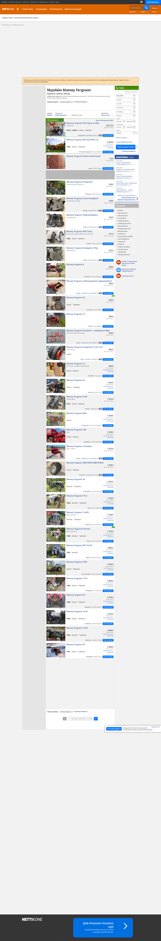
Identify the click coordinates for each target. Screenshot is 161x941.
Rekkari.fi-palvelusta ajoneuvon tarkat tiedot (129, 263)
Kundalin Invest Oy (92, 135)
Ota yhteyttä (108, 135)
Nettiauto (5, 2)
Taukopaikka (41, 9)
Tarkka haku (27, 9)
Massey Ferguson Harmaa (80, 534)
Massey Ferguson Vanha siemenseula (80, 162)
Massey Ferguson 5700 (80, 402)
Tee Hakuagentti (114, 729)
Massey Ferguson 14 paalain (80, 452)
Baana (57, 2)
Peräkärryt (121, 234)
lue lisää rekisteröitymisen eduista (26, 18)
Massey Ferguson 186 (80, 435)
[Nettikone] (7, 9)
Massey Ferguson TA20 (80, 634)
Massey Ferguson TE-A (80, 501)
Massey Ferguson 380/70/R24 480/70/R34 (80, 468)
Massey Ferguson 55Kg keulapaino (80, 221)
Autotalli (11, 2)
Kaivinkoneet (122, 213)
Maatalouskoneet (124, 229)
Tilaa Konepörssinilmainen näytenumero (126, 197)
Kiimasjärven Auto (92, 475)
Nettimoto (18, 2)
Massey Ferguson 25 (80, 386)
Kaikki (49, 115)
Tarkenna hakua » (81, 102)
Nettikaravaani (43, 2)
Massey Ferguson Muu (80, 419)
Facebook (141, 2)
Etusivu (18, 9)
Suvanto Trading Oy (91, 359)
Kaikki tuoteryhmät (145, 12)
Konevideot (122, 218)
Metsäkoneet (122, 231)
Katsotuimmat (123, 216)
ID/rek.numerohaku (131, 92)
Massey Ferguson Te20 (80, 617)
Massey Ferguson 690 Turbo (80, 237)
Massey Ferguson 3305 (80, 567)
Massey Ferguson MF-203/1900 (80, 145)
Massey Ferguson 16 (80, 369)
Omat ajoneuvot (128, 276)
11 (91, 719)
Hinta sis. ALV (77, 115)
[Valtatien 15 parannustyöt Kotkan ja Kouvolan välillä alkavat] (126, 169)
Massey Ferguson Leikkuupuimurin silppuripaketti (80, 287)
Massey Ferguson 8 (80, 270)
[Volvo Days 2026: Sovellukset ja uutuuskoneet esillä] (126, 183)
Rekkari (52, 2)
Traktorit (121, 244)
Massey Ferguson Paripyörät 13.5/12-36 (80, 353)
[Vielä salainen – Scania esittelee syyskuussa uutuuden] (126, 189)
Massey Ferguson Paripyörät (80, 187)
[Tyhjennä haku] (137, 133)
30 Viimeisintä (56, 9)
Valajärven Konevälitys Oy (89, 293)
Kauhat (120, 210)
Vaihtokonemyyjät (72, 9)
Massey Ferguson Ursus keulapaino (80, 204)
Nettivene (26, 2)
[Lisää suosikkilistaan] (48, 124)
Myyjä (49, 113)
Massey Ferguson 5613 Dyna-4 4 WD (80, 127)
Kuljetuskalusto (123, 221)
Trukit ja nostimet (124, 247)
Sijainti (154, 12)
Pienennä (154, 727)
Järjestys (104, 113)
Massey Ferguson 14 (80, 320)
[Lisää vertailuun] (49, 133)
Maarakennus (123, 226)
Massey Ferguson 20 (80, 485)
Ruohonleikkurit (123, 239)
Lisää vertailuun (48, 134)
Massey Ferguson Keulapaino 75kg (80, 254)
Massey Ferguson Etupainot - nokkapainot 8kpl (80, 336)
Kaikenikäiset (60, 115)
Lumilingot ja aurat (124, 223)
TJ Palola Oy (94, 409)
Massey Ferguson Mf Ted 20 (80, 551)
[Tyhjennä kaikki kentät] (137, 147)
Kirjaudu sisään (7, 18)
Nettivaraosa (34, 2)
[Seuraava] (96, 718)
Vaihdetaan (122, 252)
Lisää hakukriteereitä (124, 142)
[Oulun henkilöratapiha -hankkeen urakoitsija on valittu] (126, 176)
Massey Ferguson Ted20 (80, 518)
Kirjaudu (154, 8)
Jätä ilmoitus (153, 2)
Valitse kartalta (121, 138)
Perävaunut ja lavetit (125, 236)
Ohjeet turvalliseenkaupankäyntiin (129, 270)
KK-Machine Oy (93, 211)
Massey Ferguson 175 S (80, 584)
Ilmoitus (58, 113)
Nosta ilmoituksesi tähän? (105, 120)
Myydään (133, 12)
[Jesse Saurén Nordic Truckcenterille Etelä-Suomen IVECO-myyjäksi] (126, 162)
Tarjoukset (121, 242)
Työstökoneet (123, 249)
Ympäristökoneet (124, 254)
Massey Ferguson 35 (80, 303)
